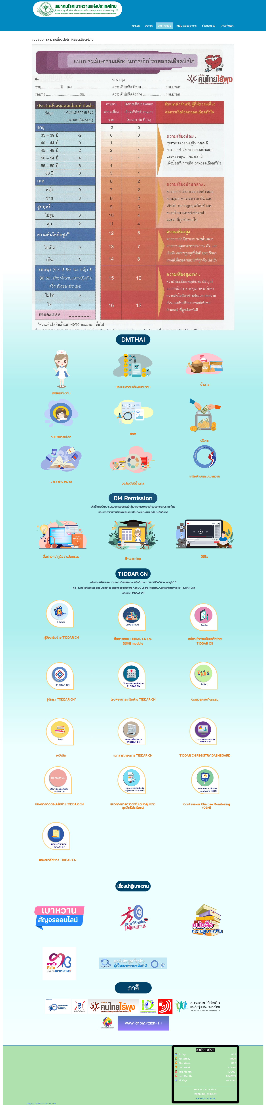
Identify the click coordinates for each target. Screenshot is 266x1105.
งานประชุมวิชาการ (186, 26)
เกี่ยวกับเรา (227, 26)
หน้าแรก (135, 26)
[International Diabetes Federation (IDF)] (58, 1006)
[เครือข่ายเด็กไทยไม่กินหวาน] (79, 1006)
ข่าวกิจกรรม (209, 26)
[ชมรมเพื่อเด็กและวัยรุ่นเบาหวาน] (148, 1006)
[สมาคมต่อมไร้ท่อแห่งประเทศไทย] (165, 1006)
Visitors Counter (205, 1098)
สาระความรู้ (164, 26)
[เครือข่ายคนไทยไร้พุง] (113, 1006)
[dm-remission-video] (205, 534)
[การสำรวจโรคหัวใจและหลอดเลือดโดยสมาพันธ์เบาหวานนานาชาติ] (143, 1023)
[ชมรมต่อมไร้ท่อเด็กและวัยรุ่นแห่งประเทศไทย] (197, 1006)
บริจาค (149, 26)
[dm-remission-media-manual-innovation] (61, 534)
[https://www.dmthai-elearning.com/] (133, 535)
